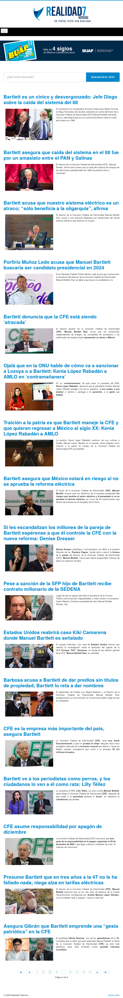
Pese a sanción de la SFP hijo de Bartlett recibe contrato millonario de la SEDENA (57, 586)
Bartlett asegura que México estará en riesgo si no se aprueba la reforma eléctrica (61, 481)
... (64, 972)
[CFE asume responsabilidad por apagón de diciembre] (29, 851)
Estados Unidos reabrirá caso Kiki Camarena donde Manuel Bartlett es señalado (55, 635)
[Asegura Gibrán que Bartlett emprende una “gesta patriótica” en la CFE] (29, 948)
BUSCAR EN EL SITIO (103, 77)
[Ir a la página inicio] (21, 972)
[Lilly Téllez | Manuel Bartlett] (29, 802)
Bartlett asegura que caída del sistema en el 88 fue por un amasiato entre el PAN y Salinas (61, 155)
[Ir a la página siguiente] (97, 972)
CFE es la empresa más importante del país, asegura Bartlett (54, 731)
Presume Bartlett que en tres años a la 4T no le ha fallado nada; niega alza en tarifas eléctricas (60, 879)
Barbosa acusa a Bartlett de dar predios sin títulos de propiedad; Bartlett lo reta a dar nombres (61, 682)
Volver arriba (113, 995)
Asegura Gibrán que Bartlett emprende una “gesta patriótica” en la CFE (61, 928)
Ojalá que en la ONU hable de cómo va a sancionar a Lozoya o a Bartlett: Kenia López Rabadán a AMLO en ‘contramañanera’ (61, 371)
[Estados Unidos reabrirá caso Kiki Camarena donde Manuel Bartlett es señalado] (29, 655)
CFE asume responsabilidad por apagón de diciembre (53, 829)
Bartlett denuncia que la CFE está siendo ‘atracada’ (50, 319)
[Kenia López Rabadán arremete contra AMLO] (29, 452)
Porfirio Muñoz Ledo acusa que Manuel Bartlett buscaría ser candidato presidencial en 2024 (57, 264)
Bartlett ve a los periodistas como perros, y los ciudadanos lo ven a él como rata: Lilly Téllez (57, 781)
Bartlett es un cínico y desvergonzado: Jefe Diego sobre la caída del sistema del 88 (60, 99)
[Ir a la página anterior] (29, 972)
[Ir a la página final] (106, 972)
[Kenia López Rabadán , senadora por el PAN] (29, 396)
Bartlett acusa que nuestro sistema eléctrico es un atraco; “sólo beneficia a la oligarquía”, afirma (61, 205)
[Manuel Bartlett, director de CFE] (29, 340)
